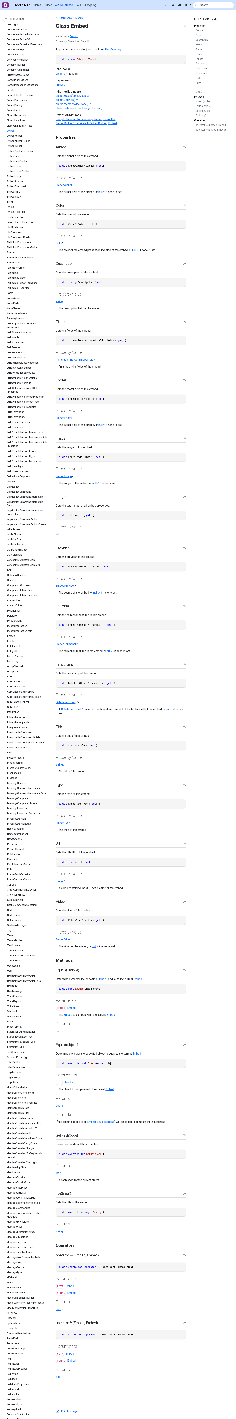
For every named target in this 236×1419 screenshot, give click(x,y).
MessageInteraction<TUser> (22, 1231)
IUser (9, 970)
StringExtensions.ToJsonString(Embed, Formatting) (86, 119)
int (57, 534)
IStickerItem (13, 915)
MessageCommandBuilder (21, 1197)
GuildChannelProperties (19, 332)
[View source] (184, 27)
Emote (10, 206)
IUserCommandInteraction (21, 976)
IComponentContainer (19, 585)
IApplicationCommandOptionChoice (26, 524)
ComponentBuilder (17, 29)
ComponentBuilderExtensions (23, 34)
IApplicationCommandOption (22, 519)
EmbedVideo (14, 196)
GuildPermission (15, 412)
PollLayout (12, 1374)
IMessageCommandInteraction (24, 788)
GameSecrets (14, 308)
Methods (199, 96)
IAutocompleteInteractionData (23, 565)
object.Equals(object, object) (73, 95)
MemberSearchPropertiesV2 (22, 1128)
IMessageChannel (16, 783)
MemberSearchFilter (18, 1113)
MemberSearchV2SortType (22, 1162)
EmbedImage (14, 176)
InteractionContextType (20, 1036)
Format (11, 252)
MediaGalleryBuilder (18, 1087)
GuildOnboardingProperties (21, 407)
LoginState (13, 1082)
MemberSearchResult (19, 1133)
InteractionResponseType (21, 1042)
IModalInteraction (16, 818)
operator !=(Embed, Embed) (211, 129)
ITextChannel (14, 945)
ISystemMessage (16, 925)
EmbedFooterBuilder (18, 171)
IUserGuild (12, 986)
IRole (9, 869)
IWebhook (12, 1011)
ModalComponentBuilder (20, 1297)
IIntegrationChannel (17, 727)
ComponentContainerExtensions (24, 44)
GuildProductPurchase (19, 422)
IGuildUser (12, 707)
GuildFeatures (14, 352)
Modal (10, 1282)
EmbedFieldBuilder (17, 161)
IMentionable (14, 773)
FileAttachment (15, 227)
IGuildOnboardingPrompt (20, 691)
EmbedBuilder (14, 146)
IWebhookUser (14, 1016)
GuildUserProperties (18, 471)
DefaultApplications (17, 80)
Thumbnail (201, 68)
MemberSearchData (18, 1108)
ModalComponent (16, 1292)
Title (198, 77)
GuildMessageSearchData (21, 372)
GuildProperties (15, 427)
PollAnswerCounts (17, 1368)
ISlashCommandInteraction (22, 889)
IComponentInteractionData (22, 595)
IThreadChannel (15, 950)
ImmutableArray (65, 359)
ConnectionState (16, 54)
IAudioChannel (15, 534)
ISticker (11, 910)
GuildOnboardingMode (19, 383)
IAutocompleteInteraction (21, 560)
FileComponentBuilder (19, 237)
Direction (11, 90)
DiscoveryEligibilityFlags (19, 125)
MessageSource (16, 1267)
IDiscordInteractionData (19, 630)
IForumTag (12, 661)
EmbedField (13, 156)
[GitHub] (166, 5)
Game (10, 293)
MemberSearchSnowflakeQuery (24, 1138)
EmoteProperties (16, 211)
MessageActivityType (18, 1182)
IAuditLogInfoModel (17, 549)
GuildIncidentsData (17, 357)
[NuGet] (172, 5)
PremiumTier (14, 1399)
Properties (200, 25)
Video (199, 91)
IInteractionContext (17, 747)
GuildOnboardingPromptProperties (26, 396)
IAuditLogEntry (15, 544)
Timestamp (202, 73)
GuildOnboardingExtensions (22, 378)
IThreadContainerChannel (21, 955)
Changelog (89, 5)
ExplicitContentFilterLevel (20, 222)
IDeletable (12, 615)
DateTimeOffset (65, 702)
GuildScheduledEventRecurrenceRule (27, 437)
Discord (79, 18)
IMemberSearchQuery (19, 768)
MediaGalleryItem (16, 1097)
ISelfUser (12, 884)
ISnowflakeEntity (16, 894)
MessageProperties (17, 1236)
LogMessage (14, 1072)
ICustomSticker (15, 605)
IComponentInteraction (19, 590)
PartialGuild (13, 1338)
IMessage (12, 778)
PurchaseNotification (18, 1414)
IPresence (12, 844)
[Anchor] (79, 137)
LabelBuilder (13, 1062)
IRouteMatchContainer (19, 874)
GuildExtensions (15, 342)
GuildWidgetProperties (19, 476)
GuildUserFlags (15, 466)
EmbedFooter (14, 166)
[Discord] (179, 5)
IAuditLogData (14, 539)
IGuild (10, 676)
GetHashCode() (204, 110)
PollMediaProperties (18, 1384)
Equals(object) (203, 106)
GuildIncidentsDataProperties (23, 362)
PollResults (13, 1394)
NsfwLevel (12, 1313)
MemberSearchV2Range (20, 1148)
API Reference (64, 5)
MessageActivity (16, 1177)
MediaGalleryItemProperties (22, 1102)
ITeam (10, 935)
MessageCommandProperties (23, 1202)
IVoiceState (13, 1006)
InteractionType (15, 1047)
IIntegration (13, 712)
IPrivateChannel (15, 849)
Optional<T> (13, 1323)
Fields (199, 44)
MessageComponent (18, 1207)
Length (199, 58)
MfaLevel (12, 1277)
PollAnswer (13, 1363)
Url (197, 87)
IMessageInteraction (18, 808)
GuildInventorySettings (19, 367)
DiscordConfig (14, 105)
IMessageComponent (18, 798)
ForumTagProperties (18, 288)
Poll (9, 1358)
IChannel (11, 580)
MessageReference (17, 1242)
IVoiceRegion (14, 1001)
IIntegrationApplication (19, 722)
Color (59, 243)
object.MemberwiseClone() (72, 104)
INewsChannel (14, 839)
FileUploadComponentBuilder (23, 247)
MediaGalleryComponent (20, 1092)
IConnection (13, 600)
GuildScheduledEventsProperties (25, 461)
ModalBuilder (14, 1287)
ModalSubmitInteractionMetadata (25, 1302)
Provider (200, 63)
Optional (11, 1318)
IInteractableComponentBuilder (24, 737)
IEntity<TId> (13, 651)
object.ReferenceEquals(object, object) (79, 108)
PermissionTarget (16, 1348)
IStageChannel (15, 899)
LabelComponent (16, 1067)
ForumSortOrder (16, 267)
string (59, 301)
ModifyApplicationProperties (22, 1308)
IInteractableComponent (20, 732)
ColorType (12, 24)
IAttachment (14, 529)
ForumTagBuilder (16, 277)
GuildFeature (14, 347)
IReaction (12, 859)
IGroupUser (13, 671)
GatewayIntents (15, 318)
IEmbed (11, 635)
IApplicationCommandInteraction (25, 496)
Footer (199, 49)
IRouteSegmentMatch (19, 879)
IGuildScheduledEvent (18, 702)
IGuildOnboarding (16, 686)
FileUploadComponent (19, 242)
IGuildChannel (14, 681)
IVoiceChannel (14, 996)
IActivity (11, 481)
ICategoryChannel (16, 575)
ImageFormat (14, 1026)
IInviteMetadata (15, 757)
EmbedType (13, 191)
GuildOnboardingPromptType (23, 401)
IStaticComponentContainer (22, 904)
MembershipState (17, 1167)
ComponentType (16, 49)
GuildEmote (13, 337)
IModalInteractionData (19, 823)
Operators (199, 120)
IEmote (11, 641)
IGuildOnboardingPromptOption (24, 696)
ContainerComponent (18, 69)
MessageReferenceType (20, 1247)
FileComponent (15, 232)
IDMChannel (13, 610)
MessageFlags (14, 1226)
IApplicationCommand (19, 491)
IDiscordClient (14, 620)
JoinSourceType (16, 1052)
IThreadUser (13, 960)
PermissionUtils (15, 1353)
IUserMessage (14, 991)
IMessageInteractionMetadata (23, 813)
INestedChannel (15, 828)
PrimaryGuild (14, 1409)
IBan (9, 570)
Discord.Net (20, 5)
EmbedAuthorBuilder (18, 141)
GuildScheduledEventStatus (22, 451)
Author (199, 30)
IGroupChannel (15, 666)
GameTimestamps (17, 313)
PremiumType (14, 1404)
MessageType (14, 1272)
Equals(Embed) (106, 1121)
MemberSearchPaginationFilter (24, 1123)
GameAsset (13, 298)
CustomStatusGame (18, 75)
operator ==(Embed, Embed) (211, 125)
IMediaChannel (15, 762)
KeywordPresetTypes (18, 1057)
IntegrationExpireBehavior (21, 1031)
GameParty (13, 303)
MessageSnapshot (17, 1262)
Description (202, 40)
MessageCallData (16, 1192)
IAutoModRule (14, 554)
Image (10, 1021)
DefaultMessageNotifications (23, 85)
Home (37, 5)
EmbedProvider (15, 181)
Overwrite (12, 1328)
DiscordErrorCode (16, 115)
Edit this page (69, 1411)
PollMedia (12, 1379)
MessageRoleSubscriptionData (23, 1257)
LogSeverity (13, 1077)
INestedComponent (17, 834)
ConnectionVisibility (17, 59)
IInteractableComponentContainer (25, 742)
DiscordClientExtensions (20, 95)
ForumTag (12, 272)
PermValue (13, 1343)
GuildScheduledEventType (21, 456)
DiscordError (13, 110)
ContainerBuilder (16, 64)
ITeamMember (15, 940)
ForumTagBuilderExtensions (22, 283)
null (100, 192)
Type (198, 82)
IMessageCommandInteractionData (26, 793)
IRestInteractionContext (20, 864)
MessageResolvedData (19, 1252)
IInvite (10, 752)
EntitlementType (16, 217)
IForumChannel (15, 656)
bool (58, 1031)
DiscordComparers (17, 100)
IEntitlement (13, 646)
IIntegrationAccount (17, 717)
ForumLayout (14, 262)
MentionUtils (13, 1172)
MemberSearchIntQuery (20, 1118)
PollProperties (14, 1389)
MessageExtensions (18, 1221)
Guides (48, 5)
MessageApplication (18, 1187)
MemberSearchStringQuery (22, 1143)
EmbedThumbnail (16, 186)
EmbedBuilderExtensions (20, 151)
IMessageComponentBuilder (22, 803)
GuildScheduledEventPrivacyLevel (25, 432)
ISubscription (14, 920)
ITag (9, 930)
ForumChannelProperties (20, 257)
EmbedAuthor (14, 135)
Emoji (10, 201)
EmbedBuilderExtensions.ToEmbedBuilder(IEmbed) (87, 123)
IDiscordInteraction (17, 625)
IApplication (13, 486)
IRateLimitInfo (14, 854)
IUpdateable (13, 965)
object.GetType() (65, 100)
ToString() (201, 115)
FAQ (78, 5)
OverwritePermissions (19, 1333)
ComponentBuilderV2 (18, 39)
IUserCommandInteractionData (24, 981)
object (59, 73)
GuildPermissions (16, 417)
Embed (11, 130)
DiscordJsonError (16, 120)
